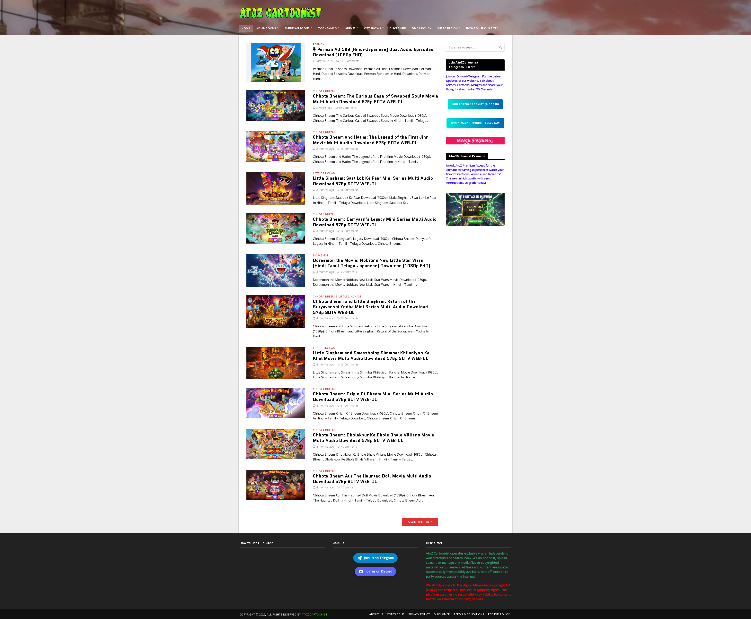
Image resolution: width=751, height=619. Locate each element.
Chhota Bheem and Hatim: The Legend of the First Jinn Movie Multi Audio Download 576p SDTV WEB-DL (371, 140)
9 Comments (348, 272)
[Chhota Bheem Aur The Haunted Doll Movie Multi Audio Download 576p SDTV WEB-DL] (275, 485)
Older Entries (418, 521)
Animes (350, 28)
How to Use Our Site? (482, 28)
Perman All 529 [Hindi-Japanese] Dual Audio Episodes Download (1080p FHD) (373, 52)
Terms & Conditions (469, 614)
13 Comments (349, 364)
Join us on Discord (379, 571)
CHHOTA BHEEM (324, 91)
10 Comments (348, 107)
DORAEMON (321, 255)
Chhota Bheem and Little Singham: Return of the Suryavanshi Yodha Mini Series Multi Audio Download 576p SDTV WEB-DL (370, 307)
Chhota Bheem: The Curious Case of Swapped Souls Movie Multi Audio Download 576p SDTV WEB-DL (375, 99)
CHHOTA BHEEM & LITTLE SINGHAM (337, 296)
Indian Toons (266, 28)
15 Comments (349, 148)
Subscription (447, 28)
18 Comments (349, 190)
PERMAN (318, 44)
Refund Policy (498, 614)
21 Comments (349, 405)
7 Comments (348, 446)
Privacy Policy (419, 614)
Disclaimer (397, 28)
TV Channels (327, 28)
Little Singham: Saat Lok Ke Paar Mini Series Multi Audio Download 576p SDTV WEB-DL (373, 181)
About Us (376, 614)
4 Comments (348, 487)
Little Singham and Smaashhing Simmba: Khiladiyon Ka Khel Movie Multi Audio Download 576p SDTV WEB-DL (371, 355)
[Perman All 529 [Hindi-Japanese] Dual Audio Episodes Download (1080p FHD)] (276, 62)
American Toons (297, 28)
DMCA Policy (421, 28)
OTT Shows (372, 28)
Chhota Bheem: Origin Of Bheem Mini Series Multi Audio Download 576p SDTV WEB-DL (373, 396)
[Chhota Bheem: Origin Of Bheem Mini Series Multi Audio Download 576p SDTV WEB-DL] (275, 402)
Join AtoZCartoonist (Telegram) (475, 123)
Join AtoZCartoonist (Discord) (475, 104)
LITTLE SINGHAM (324, 173)
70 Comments (349, 231)
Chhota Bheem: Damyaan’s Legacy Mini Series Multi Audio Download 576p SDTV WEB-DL (375, 222)
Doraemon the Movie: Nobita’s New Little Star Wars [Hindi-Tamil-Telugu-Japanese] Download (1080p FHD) (371, 263)
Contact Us (395, 614)
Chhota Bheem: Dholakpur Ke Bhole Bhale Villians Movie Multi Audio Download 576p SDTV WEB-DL (373, 437)
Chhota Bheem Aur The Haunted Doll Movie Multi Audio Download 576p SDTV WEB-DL (372, 479)
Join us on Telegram (379, 558)
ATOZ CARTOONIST (314, 614)
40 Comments (349, 318)
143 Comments (349, 61)
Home (246, 28)
